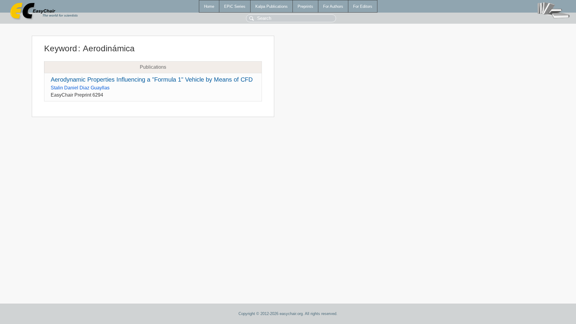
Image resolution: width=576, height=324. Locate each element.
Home (209, 6)
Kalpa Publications (271, 6)
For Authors (333, 6)
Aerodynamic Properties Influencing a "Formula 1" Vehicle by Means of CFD (152, 79)
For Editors (362, 6)
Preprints (305, 6)
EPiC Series (234, 6)
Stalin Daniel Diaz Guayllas (80, 87)
